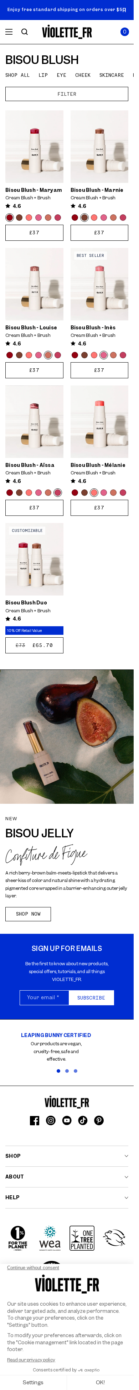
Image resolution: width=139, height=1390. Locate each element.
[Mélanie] (29, 217)
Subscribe (91, 997)
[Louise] (48, 217)
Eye (61, 75)
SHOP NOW (28, 913)
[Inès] (38, 217)
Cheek (83, 75)
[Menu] (9, 32)
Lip (43, 75)
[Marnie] (19, 217)
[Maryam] (9, 217)
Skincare (111, 75)
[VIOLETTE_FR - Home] (66, 32)
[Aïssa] (57, 217)
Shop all (17, 75)
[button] (125, 32)
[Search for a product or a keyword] (24, 32)
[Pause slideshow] (124, 10)
